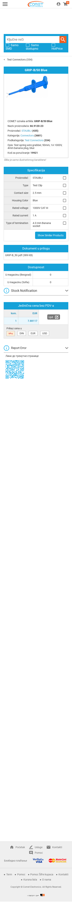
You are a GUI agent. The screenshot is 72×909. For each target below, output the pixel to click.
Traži (62, 39)
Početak (20, 847)
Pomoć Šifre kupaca (41, 874)
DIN (22, 333)
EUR (33, 333)
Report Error (18, 348)
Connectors (27, 135)
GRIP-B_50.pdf (13, 255)
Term (9, 874)
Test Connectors (16, 59)
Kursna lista (30, 879)
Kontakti (57, 847)
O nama (46, 879)
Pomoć (39, 852)
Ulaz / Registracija (58, 4)
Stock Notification (24, 291)
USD (44, 333)
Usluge (38, 847)
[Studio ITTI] (36, 895)
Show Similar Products (51, 235)
